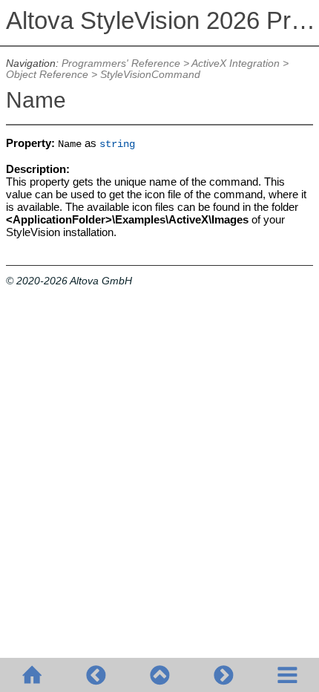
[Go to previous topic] (96, 675)
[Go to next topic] (223, 675)
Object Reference (47, 74)
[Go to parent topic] (159, 675)
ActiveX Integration (235, 63)
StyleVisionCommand (150, 74)
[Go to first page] (32, 675)
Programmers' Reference (121, 63)
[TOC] (287, 675)
